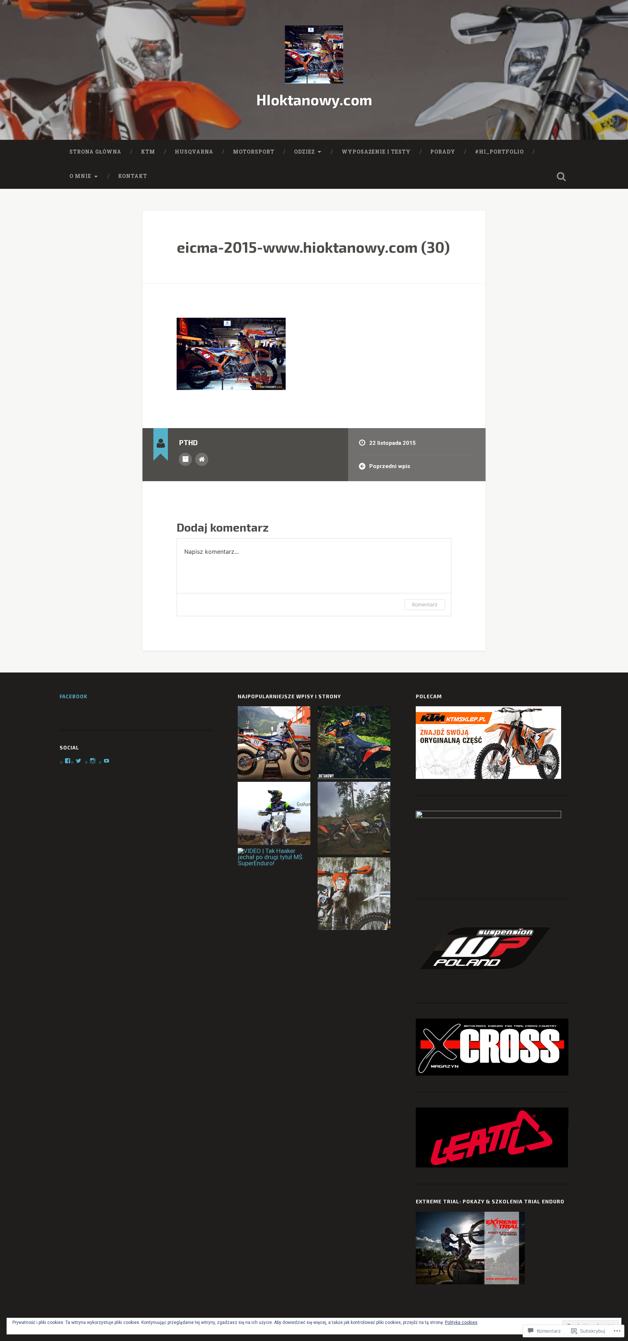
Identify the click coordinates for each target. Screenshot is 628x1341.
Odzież (304, 152)
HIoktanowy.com (314, 99)
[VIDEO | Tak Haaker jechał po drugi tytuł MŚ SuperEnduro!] (275, 857)
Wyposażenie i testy (376, 152)
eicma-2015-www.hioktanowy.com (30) (313, 247)
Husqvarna (194, 152)
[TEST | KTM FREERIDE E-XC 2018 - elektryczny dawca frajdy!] (354, 894)
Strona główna (95, 152)
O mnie (80, 176)
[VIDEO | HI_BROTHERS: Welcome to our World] (354, 819)
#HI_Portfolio (499, 152)
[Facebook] (68, 761)
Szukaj (561, 176)
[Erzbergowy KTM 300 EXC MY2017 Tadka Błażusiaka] (274, 743)
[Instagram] (93, 761)
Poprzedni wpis (389, 466)
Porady (442, 152)
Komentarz (425, 604)
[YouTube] (106, 761)
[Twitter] (78, 761)
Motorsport (253, 152)
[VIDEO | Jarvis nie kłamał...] (274, 814)
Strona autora (201, 459)
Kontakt (132, 176)
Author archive (185, 459)
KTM (148, 152)
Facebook (74, 696)
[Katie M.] (354, 743)
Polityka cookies (461, 1322)
